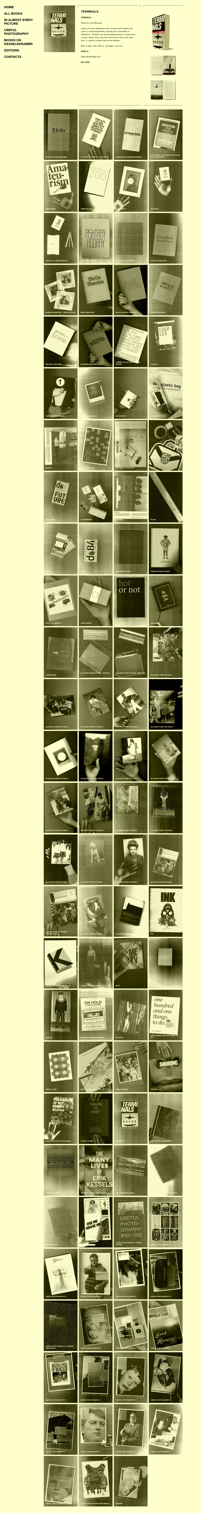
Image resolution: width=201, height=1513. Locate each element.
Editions (11, 50)
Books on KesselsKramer (18, 42)
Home (9, 7)
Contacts (12, 57)
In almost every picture (18, 21)
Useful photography (16, 31)
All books (13, 13)
